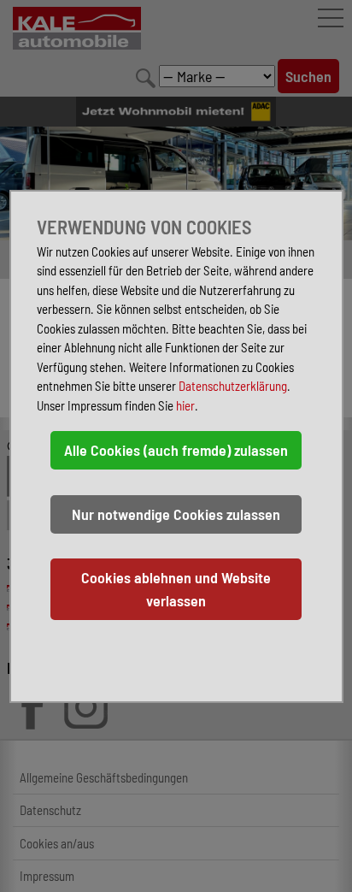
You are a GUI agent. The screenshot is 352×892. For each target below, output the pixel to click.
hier (185, 405)
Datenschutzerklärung (233, 385)
